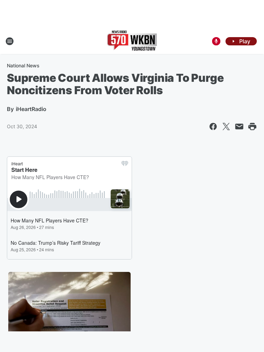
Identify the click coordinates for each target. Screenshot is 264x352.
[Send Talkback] (216, 41)
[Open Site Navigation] (10, 41)
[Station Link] (132, 41)
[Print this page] (252, 126)
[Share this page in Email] (239, 126)
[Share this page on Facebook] (213, 126)
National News (23, 65)
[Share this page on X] (226, 126)
